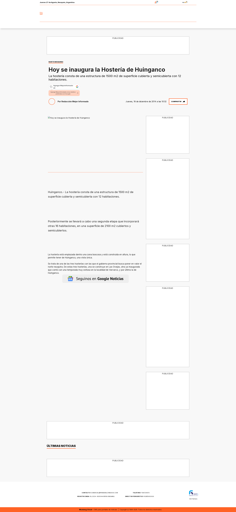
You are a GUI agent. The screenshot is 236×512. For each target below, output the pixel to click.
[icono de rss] (194, 13)
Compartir (176, 101)
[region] (118, 45)
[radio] (149, 2)
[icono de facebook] (178, 13)
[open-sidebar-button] (41, 13)
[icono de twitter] (184, 13)
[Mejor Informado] (118, 13)
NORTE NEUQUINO (56, 62)
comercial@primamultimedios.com (100, 493)
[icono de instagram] (189, 13)
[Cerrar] (78, 93)
